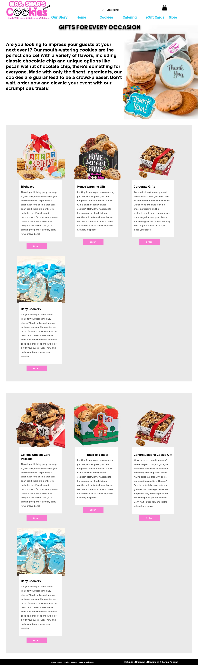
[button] (164, 8)
